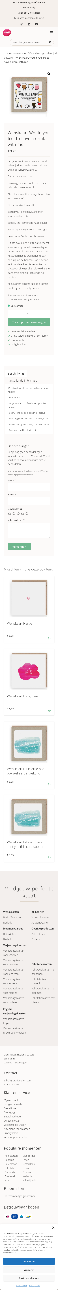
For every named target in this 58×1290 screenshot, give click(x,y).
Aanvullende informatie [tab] (22, 380)
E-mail (12, 494)
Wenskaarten (20, 53)
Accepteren (29, 1261)
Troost (26, 1168)
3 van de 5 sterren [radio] (18, 513)
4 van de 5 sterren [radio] (22, 513)
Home (7, 53)
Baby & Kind (10, 934)
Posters (36, 939)
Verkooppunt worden (15, 1137)
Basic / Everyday (12, 917)
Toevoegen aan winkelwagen (29, 322)
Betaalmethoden (13, 1116)
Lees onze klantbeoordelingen (29, 18)
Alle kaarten (11, 1155)
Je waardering (15, 508)
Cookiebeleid (21, 1285)
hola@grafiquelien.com (18, 1080)
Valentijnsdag (36, 53)
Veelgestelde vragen (15, 1124)
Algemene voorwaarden (17, 1129)
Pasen (26, 1160)
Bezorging (9, 1112)
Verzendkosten (12, 1120)
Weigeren (29, 1269)
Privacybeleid (34, 1285)
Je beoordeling (16, 520)
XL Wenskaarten (40, 922)
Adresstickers (39, 934)
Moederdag (29, 1155)
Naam (12, 480)
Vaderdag (28, 1176)
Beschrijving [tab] (16, 373)
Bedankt (7, 922)
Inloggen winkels (13, 1104)
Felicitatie (10, 1168)
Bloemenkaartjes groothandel (20, 1196)
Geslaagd (10, 1176)
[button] (53, 1227)
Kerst (7, 1180)
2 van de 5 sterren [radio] (14, 513)
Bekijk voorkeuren (29, 1278)
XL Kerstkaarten (40, 917)
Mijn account (11, 1100)
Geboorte (10, 1172)
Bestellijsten (10, 1108)
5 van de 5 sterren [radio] (27, 513)
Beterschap (11, 1164)
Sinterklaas (28, 1164)
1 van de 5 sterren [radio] (9, 513)
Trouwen (27, 1172)
